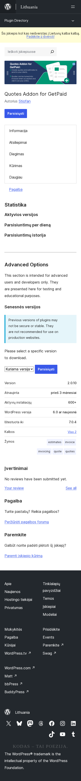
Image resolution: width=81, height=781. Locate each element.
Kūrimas (15, 165)
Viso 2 (72, 432)
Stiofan (25, 101)
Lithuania (22, 712)
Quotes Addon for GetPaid (35, 94)
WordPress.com (19, 668)
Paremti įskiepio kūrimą (23, 555)
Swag (49, 653)
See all (71, 488)
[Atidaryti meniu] (74, 7)
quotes (70, 451)
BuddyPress (16, 692)
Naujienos (12, 591)
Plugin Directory (16, 20)
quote (58, 451)
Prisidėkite (51, 629)
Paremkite (53, 645)
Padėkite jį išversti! (40, 36)
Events (48, 637)
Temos (48, 598)
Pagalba (15, 189)
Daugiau (15, 177)
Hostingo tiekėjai (18, 599)
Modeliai (50, 614)
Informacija (18, 130)
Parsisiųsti (15, 113)
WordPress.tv (17, 653)
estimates (54, 442)
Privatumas (13, 607)
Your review (14, 488)
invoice (70, 442)
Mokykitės (13, 629)
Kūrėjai (10, 645)
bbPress (13, 684)
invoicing (44, 451)
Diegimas (16, 154)
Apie (7, 583)
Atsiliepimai (18, 142)
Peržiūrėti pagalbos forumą (26, 522)
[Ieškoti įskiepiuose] (52, 51)
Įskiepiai (49, 606)
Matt (10, 676)
